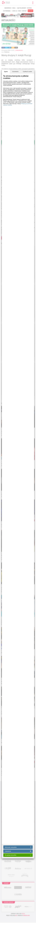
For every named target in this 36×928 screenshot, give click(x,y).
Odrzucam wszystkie (10, 847)
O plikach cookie (27, 71)
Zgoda (6, 71)
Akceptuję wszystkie (10, 855)
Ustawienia (15, 71)
